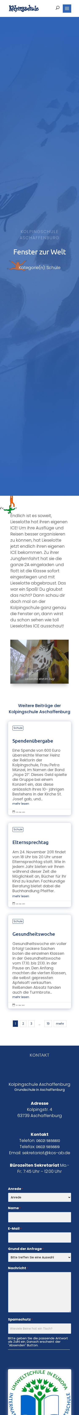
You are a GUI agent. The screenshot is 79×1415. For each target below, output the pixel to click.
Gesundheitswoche (39, 961)
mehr (60, 1024)
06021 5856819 (48, 1147)
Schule (17, 728)
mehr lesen (20, 804)
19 (48, 1024)
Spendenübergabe (39, 768)
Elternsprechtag (39, 865)
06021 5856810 (48, 1140)
